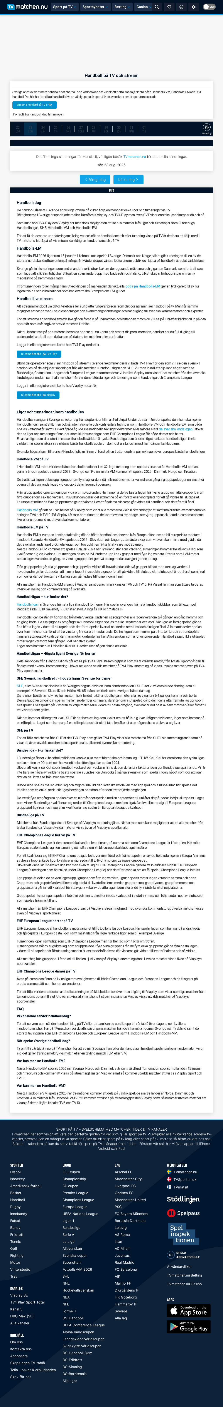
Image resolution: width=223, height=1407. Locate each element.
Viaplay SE (19, 1295)
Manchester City (128, 1179)
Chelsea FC (124, 1193)
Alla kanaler (19, 1323)
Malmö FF (123, 1283)
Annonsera (19, 1356)
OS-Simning (72, 1367)
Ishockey (17, 1179)
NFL (66, 1304)
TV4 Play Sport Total (27, 1302)
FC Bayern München (131, 1213)
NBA (66, 1297)
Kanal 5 (16, 1309)
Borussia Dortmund (131, 1220)
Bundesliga (71, 1227)
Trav (13, 1276)
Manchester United (130, 1200)
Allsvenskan (72, 1248)
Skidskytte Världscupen (82, 1346)
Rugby (15, 1207)
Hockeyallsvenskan (78, 1290)
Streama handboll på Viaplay (38, 394)
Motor (15, 1262)
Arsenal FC (124, 1172)
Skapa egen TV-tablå (27, 1363)
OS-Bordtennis (74, 1374)
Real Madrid (124, 1262)
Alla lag (121, 1318)
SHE (20, 686)
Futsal (15, 1220)
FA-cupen (70, 1186)
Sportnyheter (94, 7)
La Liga (68, 1241)
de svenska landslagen (176, 429)
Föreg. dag (97, 179)
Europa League (75, 1207)
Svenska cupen (75, 1255)
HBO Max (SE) (22, 1316)
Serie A (68, 1234)
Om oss (16, 1342)
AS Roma (122, 1234)
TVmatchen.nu (134, 156)
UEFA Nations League (80, 1213)
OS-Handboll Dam (77, 1353)
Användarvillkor (179, 1266)
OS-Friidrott (72, 1360)
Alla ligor (70, 1381)
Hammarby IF (126, 1304)
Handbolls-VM (27, 510)
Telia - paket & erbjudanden (33, 1370)
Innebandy (18, 1213)
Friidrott (17, 1234)
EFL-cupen (71, 1172)
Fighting (17, 1255)
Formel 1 (69, 1311)
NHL (66, 1283)
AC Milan (122, 1248)
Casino (142, 7)
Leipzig (121, 1227)
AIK (117, 1276)
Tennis (15, 1241)
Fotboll (16, 1172)
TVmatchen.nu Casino (184, 1284)
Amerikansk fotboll (25, 1186)
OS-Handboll (73, 1318)
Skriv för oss (20, 1377)
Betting (121, 7)
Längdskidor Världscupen (83, 1339)
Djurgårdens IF (127, 1290)
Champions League (78, 1200)
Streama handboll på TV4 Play (34, 104)
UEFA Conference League (84, 1325)
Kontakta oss (21, 1349)
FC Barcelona (126, 1269)
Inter (118, 1241)
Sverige (121, 1311)
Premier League (75, 1193)
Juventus (122, 1255)
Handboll (17, 1200)
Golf (13, 1248)
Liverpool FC (125, 1186)
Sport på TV (63, 7)
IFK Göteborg (126, 1297)
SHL (66, 1276)
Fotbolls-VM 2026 (77, 1269)
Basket (15, 1193)
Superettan (72, 1262)
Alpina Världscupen (78, 1332)
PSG (118, 1207)
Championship (74, 1179)
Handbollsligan (28, 604)
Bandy (15, 1227)
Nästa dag (126, 179)
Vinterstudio (20, 1269)
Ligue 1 (68, 1220)
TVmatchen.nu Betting (184, 1275)
